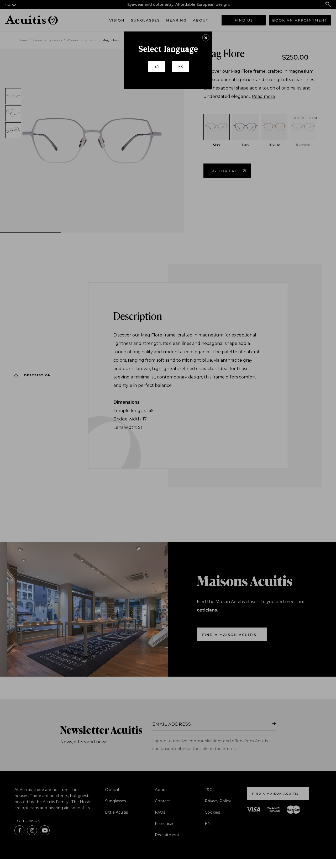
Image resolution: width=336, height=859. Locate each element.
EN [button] (157, 66)
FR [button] (180, 66)
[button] (206, 38)
